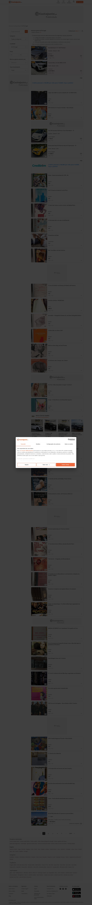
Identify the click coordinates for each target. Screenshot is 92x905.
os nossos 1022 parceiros (26, 450)
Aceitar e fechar (65, 464)
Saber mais (45, 464)
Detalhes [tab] (38, 444)
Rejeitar (26, 464)
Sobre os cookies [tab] (69, 444)
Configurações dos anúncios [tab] (53, 444)
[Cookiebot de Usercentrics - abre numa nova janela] (69, 440)
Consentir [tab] (23, 444)
